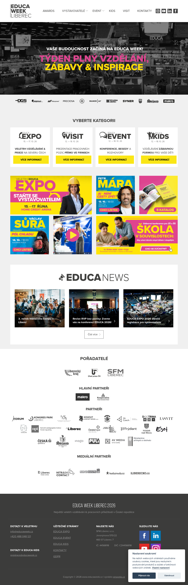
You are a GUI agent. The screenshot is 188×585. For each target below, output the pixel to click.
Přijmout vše (144, 575)
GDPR (56, 556)
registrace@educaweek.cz (23, 555)
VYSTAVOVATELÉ (73, 11)
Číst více (93, 334)
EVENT (97, 11)
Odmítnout (169, 575)
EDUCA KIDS (61, 544)
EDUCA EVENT (62, 537)
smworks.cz (119, 576)
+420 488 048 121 (20, 536)
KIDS (112, 11)
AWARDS (48, 11)
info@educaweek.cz (21, 531)
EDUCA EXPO (61, 531)
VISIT (126, 11)
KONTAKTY (144, 11)
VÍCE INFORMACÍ (31, 159)
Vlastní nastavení (161, 568)
